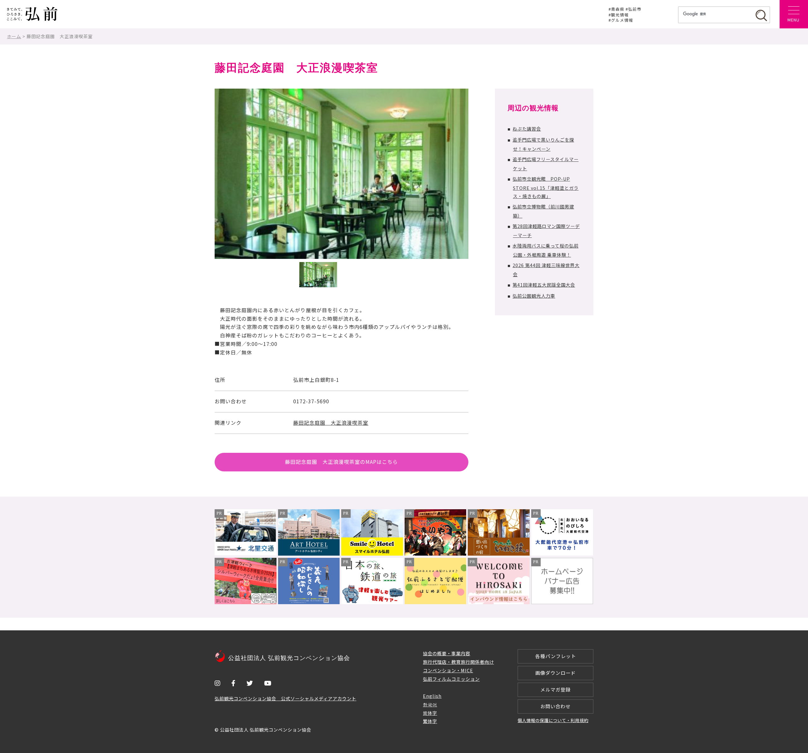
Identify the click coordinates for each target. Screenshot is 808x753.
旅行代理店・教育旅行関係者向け (458, 661)
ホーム (14, 36)
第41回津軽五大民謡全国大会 (544, 284)
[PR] (245, 553)
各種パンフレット (555, 656)
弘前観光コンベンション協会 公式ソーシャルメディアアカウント (285, 698)
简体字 (430, 712)
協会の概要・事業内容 (446, 653)
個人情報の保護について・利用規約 (553, 720)
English (432, 695)
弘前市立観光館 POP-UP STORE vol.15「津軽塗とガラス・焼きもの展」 (546, 187)
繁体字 (430, 721)
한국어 (430, 704)
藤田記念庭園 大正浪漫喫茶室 (330, 422)
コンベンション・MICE (448, 670)
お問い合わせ (555, 706)
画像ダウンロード (555, 672)
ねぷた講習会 (527, 128)
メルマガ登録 (555, 689)
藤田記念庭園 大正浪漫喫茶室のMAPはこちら (341, 461)
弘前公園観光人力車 (534, 295)
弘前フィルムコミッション (451, 678)
